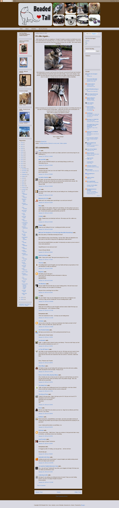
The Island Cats (43, 385)
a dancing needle (43, 475)
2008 (22, 299)
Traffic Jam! (89, 159)
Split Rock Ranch (43, 255)
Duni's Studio (90, 106)
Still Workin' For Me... (24, 211)
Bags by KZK (90, 158)
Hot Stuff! (24, 260)
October (24, 172)
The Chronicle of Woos (92, 137)
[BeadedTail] (86, 42)
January (24, 189)
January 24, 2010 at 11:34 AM (46, 326)
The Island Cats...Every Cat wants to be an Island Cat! (92, 125)
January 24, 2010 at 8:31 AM (45, 280)
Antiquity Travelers (91, 165)
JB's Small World (91, 181)
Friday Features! (24, 269)
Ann (40, 189)
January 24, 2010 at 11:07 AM (46, 310)
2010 (22, 167)
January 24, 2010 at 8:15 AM (45, 268)
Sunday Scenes (24, 263)
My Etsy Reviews (43, 28)
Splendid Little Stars (44, 457)
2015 (22, 157)
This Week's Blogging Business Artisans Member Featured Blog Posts (92, 192)
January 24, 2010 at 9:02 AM (45, 292)
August (23, 176)
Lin (39, 295)
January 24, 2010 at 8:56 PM (46, 427)
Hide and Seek (24, 281)
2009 (22, 297)
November (24, 170)
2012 (22, 163)
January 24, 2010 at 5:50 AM (45, 222)
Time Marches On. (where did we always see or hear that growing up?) (93, 115)
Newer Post (39, 492)
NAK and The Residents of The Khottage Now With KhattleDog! (56, 232)
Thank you (89, 178)
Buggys (41, 225)
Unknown (41, 430)
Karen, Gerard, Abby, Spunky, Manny (48, 375)
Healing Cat (89, 76)
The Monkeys (42, 283)
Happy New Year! (24, 294)
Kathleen (41, 416)
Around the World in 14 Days (93, 166)
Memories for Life (43, 198)
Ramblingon (90, 113)
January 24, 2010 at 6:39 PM (46, 413)
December (24, 168)
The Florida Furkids (44, 329)
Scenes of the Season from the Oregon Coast (25, 286)
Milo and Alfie (42, 159)
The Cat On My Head (92, 78)
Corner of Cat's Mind (92, 185)
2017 (22, 154)
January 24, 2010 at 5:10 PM (46, 371)
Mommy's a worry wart (53, 143)
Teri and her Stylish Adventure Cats (48, 466)
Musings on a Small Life (92, 119)
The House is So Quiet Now (92, 182)
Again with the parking (91, 95)
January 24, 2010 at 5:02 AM (45, 202)
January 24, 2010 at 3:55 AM (45, 174)
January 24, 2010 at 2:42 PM (46, 346)
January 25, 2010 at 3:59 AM (45, 454)
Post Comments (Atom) (61, 496)
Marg (40, 205)
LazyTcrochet (42, 439)
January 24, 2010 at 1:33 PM (46, 337)
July (23, 178)
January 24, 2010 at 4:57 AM (45, 195)
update (65, 143)
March (23, 185)
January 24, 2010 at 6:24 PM (46, 404)
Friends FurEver (91, 84)
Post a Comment (41, 485)
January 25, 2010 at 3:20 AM (45, 443)
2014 (22, 159)
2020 (22, 148)
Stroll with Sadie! (24, 217)
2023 (22, 144)
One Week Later (90, 186)
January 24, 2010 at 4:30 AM (45, 186)
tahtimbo (41, 321)
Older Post (78, 492)
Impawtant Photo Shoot (24, 200)
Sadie (61, 143)
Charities (33, 28)
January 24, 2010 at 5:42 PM (46, 382)
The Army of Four (43, 394)
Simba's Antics (90, 177)
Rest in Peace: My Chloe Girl (93, 170)
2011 (22, 165)
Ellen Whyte (42, 366)
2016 (22, 155)
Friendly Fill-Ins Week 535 (92, 91)
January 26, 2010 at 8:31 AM (45, 471)
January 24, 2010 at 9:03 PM (46, 436)
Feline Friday (89, 163)
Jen (39, 150)
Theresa (41, 262)
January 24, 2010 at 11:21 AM (46, 317)
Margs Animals (90, 153)
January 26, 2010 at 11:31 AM (46, 482)
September (24, 174)
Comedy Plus (90, 161)
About (26, 28)
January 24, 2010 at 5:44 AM (45, 213)
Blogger (83, 505)
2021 (22, 146)
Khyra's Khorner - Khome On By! (91, 98)
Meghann (41, 271)
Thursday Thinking (90, 100)
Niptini (86, 43)
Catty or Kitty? (25, 271)
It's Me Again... (24, 214)
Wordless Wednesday (25, 204)
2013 (22, 161)
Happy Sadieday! (24, 193)
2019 (22, 150)
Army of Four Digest (92, 149)
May (23, 182)
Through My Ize (90, 173)
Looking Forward (24, 251)
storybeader (42, 340)
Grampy (41, 216)
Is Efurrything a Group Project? (25, 224)
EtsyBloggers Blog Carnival (25, 238)
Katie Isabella (90, 102)
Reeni (40, 407)
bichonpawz (90, 169)
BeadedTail (87, 40)
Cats (88, 174)
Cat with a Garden (43, 177)
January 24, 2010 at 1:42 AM (45, 156)
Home (21, 28)
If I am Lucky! (89, 104)
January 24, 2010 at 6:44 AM (45, 252)
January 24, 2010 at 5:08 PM (46, 362)
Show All (98, 195)
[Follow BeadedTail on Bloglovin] (91, 34)
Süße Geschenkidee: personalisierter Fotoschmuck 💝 (91, 109)
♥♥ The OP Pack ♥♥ (44, 349)
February (24, 187)
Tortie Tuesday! (24, 208)
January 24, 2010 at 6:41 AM (45, 229)
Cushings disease (43, 143)
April (23, 183)
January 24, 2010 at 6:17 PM (46, 391)
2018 (22, 152)
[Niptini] (86, 44)
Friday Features (24, 197)
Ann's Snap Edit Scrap (92, 94)
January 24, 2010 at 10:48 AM (46, 301)
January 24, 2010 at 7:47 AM (45, 259)
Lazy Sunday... (24, 242)
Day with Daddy (24, 235)
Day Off (23, 191)
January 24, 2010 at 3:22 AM (45, 165)
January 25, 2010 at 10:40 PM (46, 462)
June (23, 180)
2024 (22, 142)
